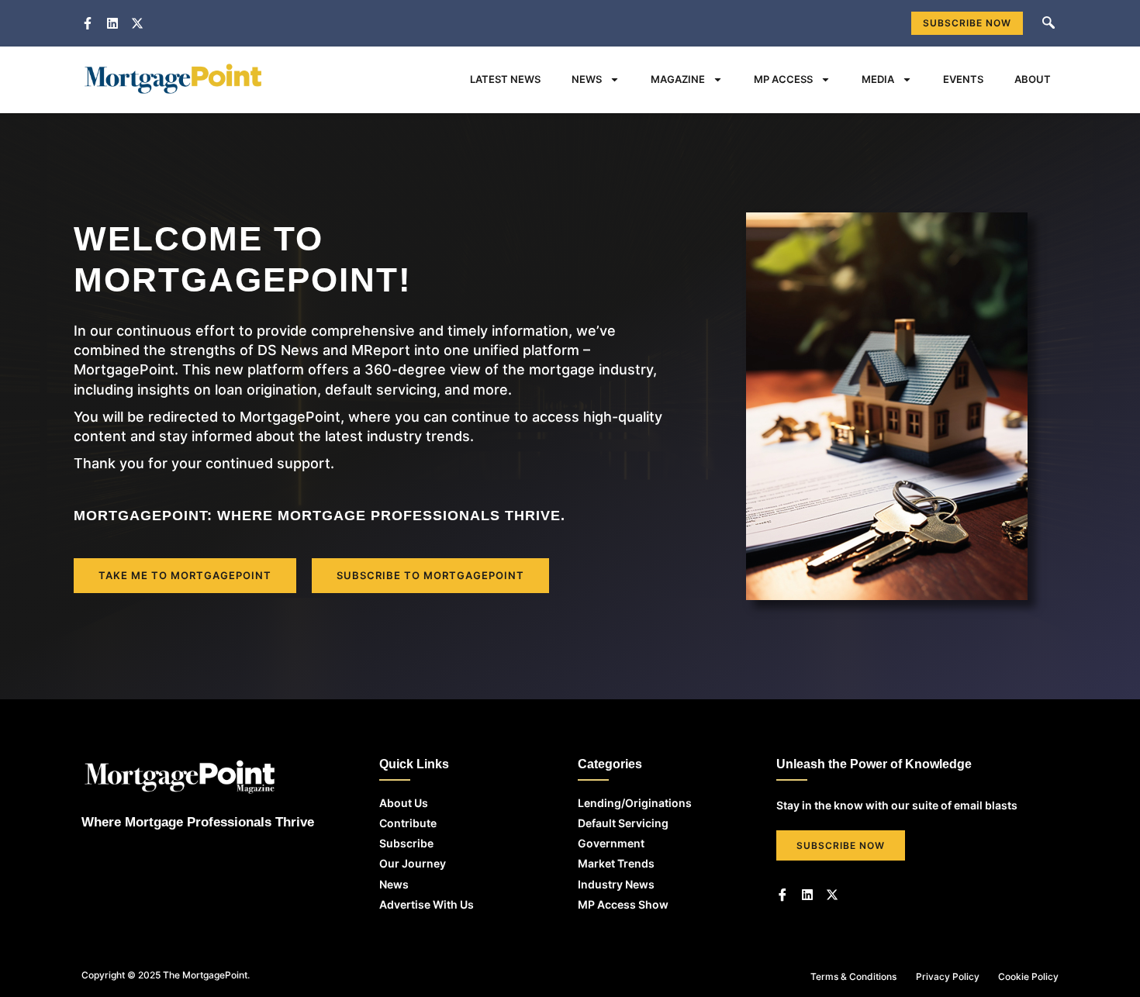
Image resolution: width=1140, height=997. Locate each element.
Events (963, 79)
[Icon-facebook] (782, 894)
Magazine (678, 79)
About (1032, 79)
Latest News (505, 79)
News (587, 79)
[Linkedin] (807, 894)
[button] (1048, 23)
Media (878, 79)
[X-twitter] (832, 894)
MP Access (783, 79)
